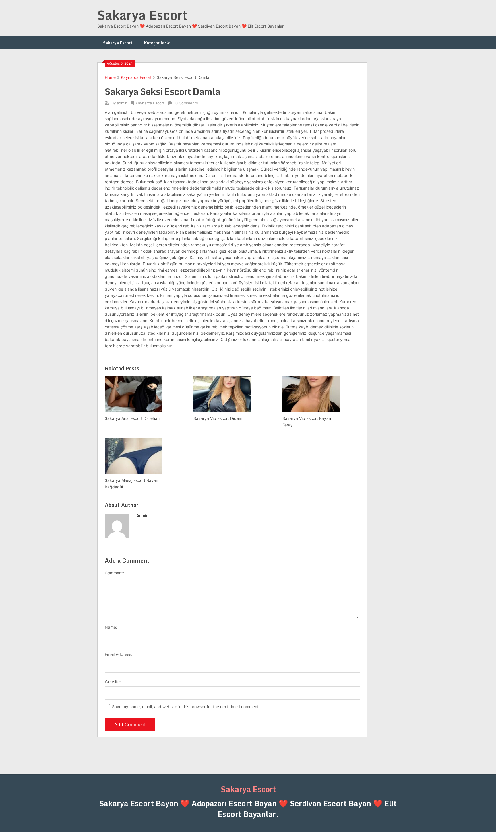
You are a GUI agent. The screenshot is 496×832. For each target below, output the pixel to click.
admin (122, 103)
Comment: (114, 572)
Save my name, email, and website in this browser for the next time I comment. (186, 706)
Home (110, 77)
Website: (113, 681)
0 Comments (186, 103)
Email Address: (118, 654)
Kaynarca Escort (136, 77)
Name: (111, 627)
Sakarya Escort (142, 15)
